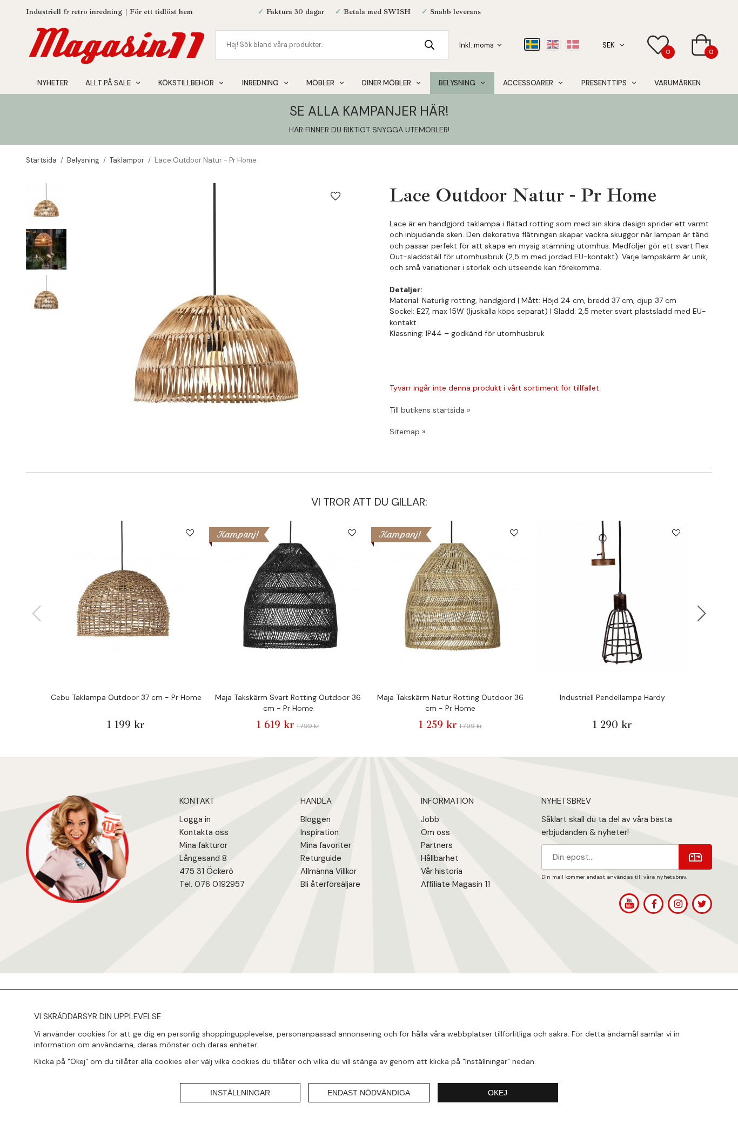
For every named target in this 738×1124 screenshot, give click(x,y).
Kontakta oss (204, 832)
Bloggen (315, 819)
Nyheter (52, 83)
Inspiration (319, 832)
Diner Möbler (386, 83)
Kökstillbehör (186, 83)
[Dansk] (573, 44)
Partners (437, 845)
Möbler (320, 83)
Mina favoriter (325, 845)
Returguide (320, 858)
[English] (552, 44)
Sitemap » (407, 431)
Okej (497, 1092)
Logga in (195, 819)
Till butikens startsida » (430, 410)
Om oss (435, 832)
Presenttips (604, 83)
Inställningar (240, 1092)
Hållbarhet (440, 858)
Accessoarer (528, 83)
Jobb (430, 819)
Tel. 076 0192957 (212, 884)
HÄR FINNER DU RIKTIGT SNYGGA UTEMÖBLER (368, 129)
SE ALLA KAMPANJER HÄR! (369, 111)
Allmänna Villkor (328, 871)
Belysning (457, 83)
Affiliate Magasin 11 (455, 884)
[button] (702, 613)
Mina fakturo (202, 845)
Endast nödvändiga (368, 1092)
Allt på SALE (108, 83)
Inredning (260, 83)
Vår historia (441, 871)
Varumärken (677, 83)
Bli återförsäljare (330, 884)
